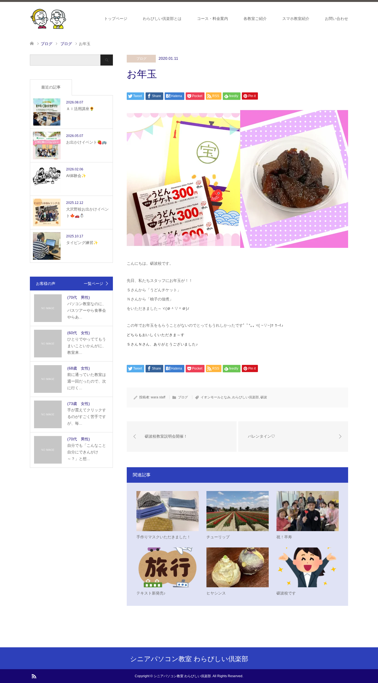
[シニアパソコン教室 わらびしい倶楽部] (48, 18)
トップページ (115, 18)
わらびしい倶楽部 (245, 397)
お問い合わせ (336, 18)
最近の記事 (51, 87)
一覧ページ (93, 283)
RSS (33, 675)
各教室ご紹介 (255, 18)
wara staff (158, 397)
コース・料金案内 (212, 18)
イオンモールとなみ (216, 397)
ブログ (141, 59)
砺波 (263, 397)
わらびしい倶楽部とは (162, 18)
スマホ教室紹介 (295, 18)
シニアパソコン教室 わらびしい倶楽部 (189, 659)
